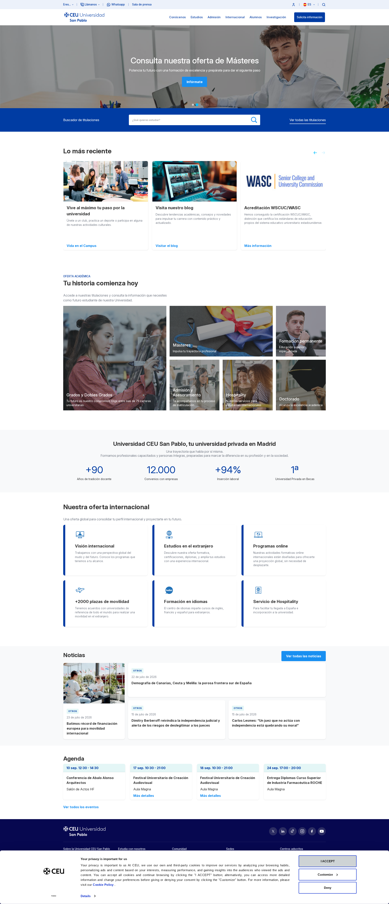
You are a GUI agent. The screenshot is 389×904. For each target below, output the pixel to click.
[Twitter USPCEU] (273, 831)
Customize (325, 874)
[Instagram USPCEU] (302, 831)
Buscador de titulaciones (81, 120)
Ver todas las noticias (303, 656)
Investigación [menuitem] (276, 17)
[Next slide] (325, 154)
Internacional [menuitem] (235, 17)
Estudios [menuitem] (197, 17)
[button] (294, 4)
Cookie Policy (103, 884)
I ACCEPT (328, 861)
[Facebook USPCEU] (312, 831)
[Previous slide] (314, 154)
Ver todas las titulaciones (308, 120)
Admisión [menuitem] (214, 17)
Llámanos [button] (91, 4)
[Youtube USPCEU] (322, 831)
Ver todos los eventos (81, 807)
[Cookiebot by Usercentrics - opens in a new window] (54, 896)
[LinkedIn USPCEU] (283, 831)
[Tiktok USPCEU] (293, 831)
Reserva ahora (194, 82)
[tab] (192, 104)
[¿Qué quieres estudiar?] (324, 4)
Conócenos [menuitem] (177, 17)
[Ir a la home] (84, 17)
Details (86, 896)
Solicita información (309, 17)
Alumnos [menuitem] (256, 17)
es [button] (310, 4)
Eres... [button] (67, 4)
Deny (327, 887)
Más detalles (143, 796)
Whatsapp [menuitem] (118, 4)
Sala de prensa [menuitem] (142, 4)
